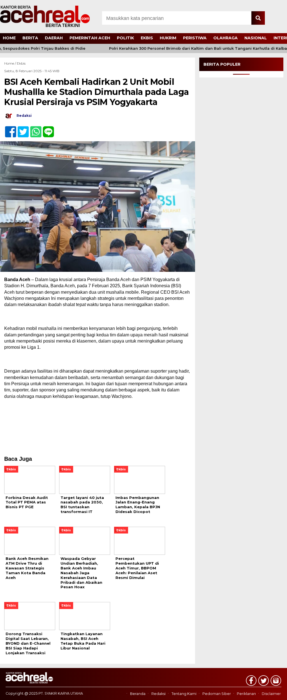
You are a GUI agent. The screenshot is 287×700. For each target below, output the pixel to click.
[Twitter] (20, 128)
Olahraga (225, 37)
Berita (30, 37)
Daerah (54, 37)
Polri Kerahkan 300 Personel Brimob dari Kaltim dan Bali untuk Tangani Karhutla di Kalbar (190, 48)
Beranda (137, 694)
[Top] (272, 692)
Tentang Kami (184, 694)
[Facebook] (8, 128)
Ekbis (147, 37)
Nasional (255, 37)
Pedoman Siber (216, 694)
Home (9, 37)
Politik (125, 37)
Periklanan (246, 694)
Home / (10, 63)
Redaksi (158, 694)
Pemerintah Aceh (90, 37)
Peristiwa (195, 37)
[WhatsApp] (33, 128)
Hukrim (168, 37)
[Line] (46, 128)
